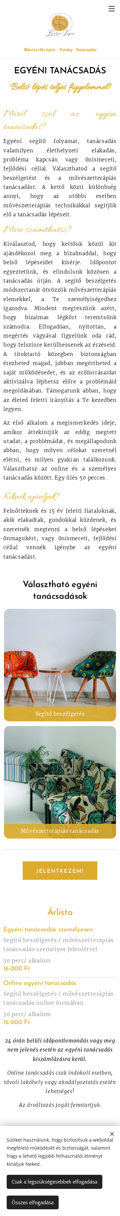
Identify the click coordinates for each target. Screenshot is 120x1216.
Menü (111, 8)
